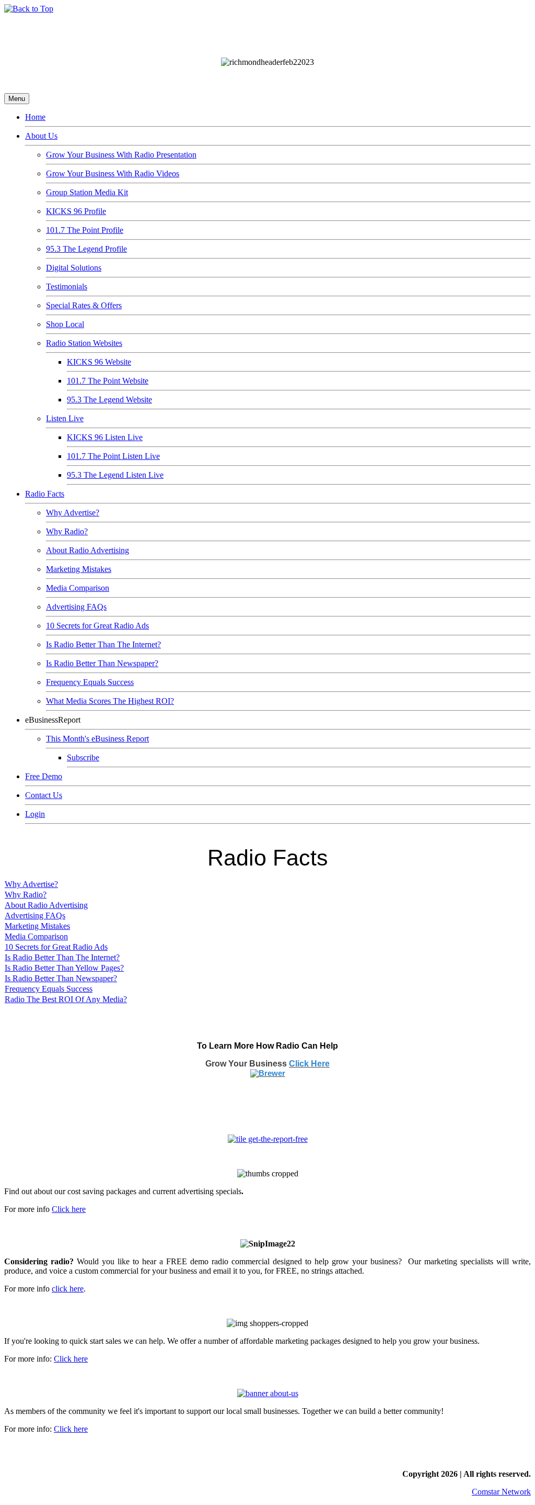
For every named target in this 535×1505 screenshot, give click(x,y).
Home (35, 117)
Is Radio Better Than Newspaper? (102, 663)
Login (35, 814)
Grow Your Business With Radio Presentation (121, 154)
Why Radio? (67, 531)
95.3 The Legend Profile (86, 248)
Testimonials (66, 286)
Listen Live (65, 418)
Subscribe (83, 757)
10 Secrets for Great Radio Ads (97, 625)
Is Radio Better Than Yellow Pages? (64, 967)
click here (68, 1288)
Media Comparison (77, 587)
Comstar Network (501, 1491)
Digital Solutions (73, 267)
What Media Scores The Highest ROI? (110, 701)
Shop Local (65, 324)
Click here (69, 1209)
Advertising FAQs (76, 606)
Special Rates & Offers (84, 305)
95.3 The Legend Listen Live (115, 474)
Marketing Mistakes (78, 569)
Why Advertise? (72, 512)
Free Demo (43, 776)
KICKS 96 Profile (76, 211)
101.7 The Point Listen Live (113, 456)
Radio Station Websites (84, 343)
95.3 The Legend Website (109, 399)
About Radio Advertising (87, 550)
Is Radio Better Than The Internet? (103, 644)
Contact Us (43, 795)
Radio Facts (44, 493)
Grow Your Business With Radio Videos (112, 173)
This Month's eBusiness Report (97, 738)
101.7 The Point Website (107, 380)
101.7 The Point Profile (84, 230)
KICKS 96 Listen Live (105, 437)
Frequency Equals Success (90, 682)
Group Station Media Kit (87, 192)
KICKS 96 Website (99, 361)
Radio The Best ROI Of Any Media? (66, 999)
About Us (41, 135)
